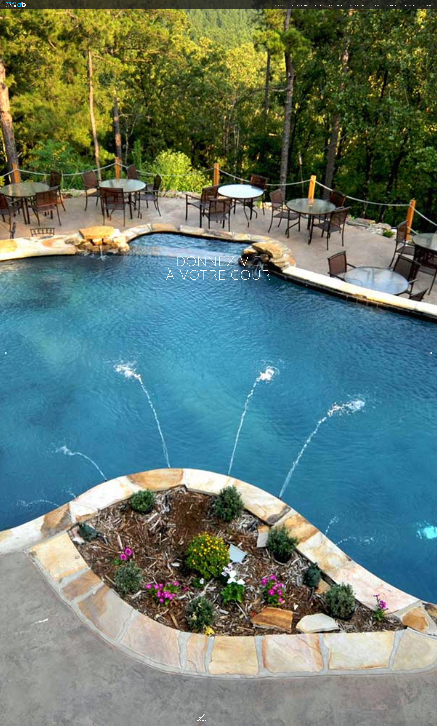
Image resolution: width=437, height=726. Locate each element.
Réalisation (410, 6)
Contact (428, 6)
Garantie (391, 6)
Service (375, 6)
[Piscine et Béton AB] (15, 8)
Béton (318, 6)
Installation (336, 6)
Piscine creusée (299, 6)
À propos (279, 6)
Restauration (357, 6)
